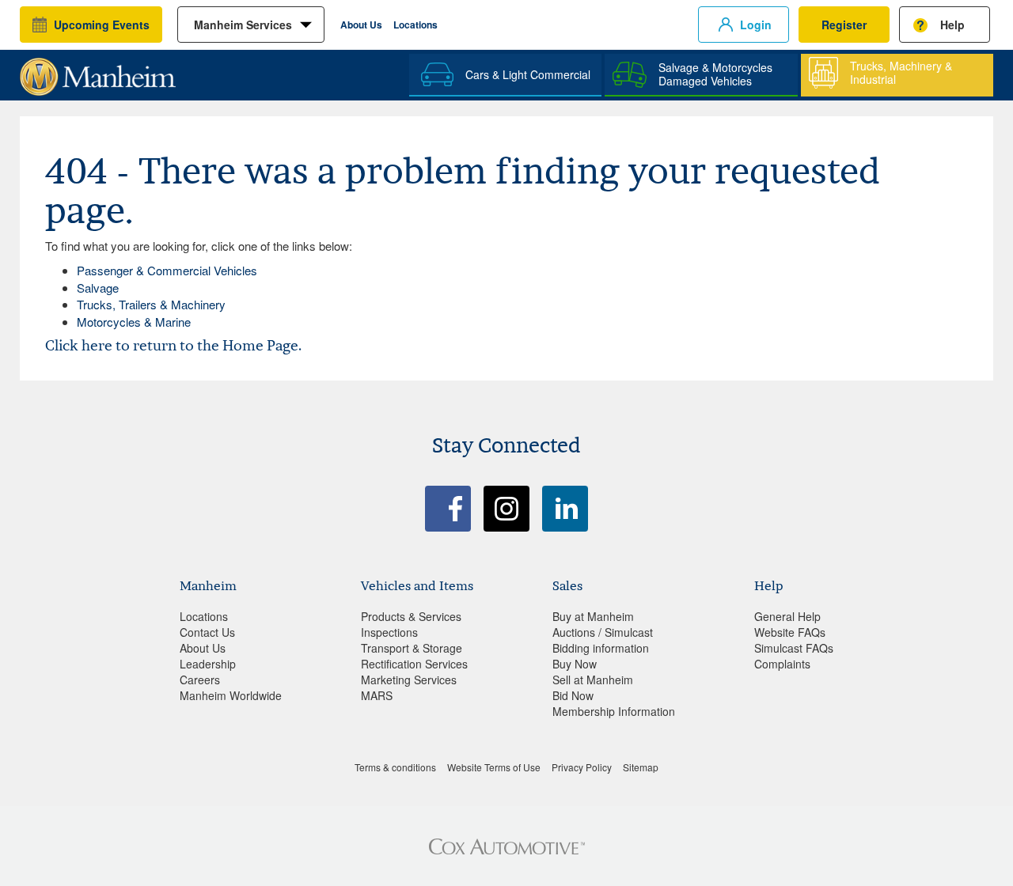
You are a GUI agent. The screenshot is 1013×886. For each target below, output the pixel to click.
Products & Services (411, 616)
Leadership (208, 664)
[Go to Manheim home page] (98, 71)
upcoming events (102, 24)
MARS (377, 695)
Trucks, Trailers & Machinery (151, 304)
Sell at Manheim (592, 679)
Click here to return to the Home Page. (173, 345)
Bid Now (573, 695)
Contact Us (207, 632)
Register (844, 24)
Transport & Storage (411, 648)
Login (756, 24)
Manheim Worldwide (231, 695)
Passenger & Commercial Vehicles (167, 270)
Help (952, 24)
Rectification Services (414, 664)
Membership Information (613, 711)
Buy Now (574, 664)
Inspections (389, 632)
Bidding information (600, 648)
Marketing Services (409, 679)
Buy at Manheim (593, 616)
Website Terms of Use (494, 767)
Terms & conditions (395, 767)
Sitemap (640, 767)
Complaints (782, 664)
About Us (361, 24)
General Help (787, 616)
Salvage (98, 287)
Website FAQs (789, 632)
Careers (200, 679)
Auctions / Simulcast (602, 632)
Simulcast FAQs (793, 648)
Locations (415, 24)
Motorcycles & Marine (134, 321)
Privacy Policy (582, 767)
